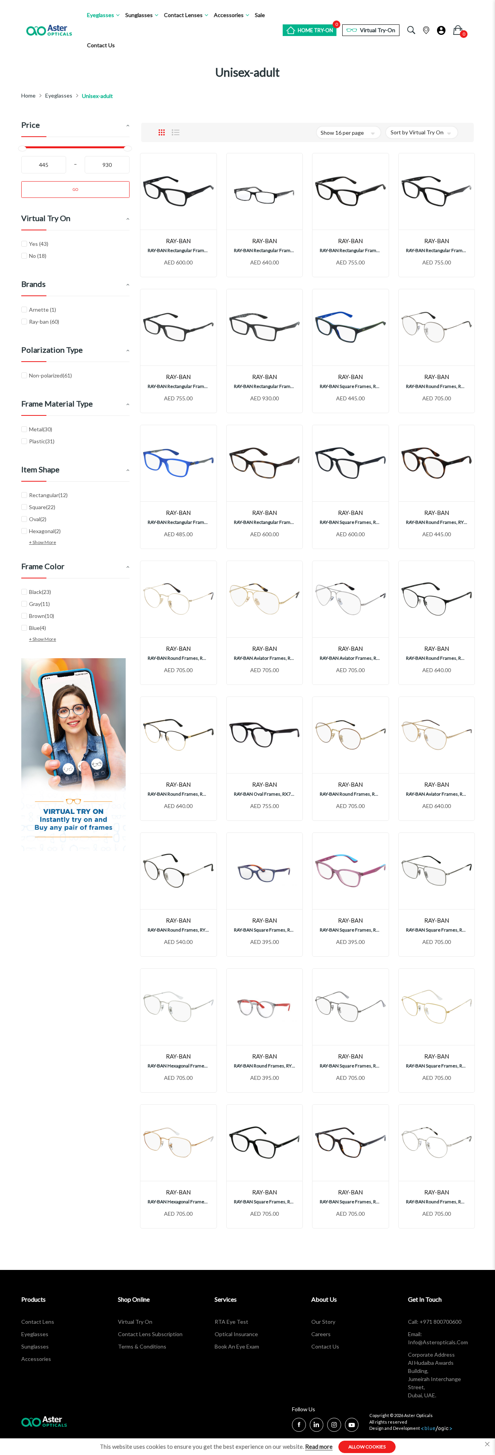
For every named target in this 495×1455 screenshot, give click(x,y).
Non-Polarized (55, 375)
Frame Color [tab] (43, 566)
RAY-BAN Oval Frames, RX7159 (264, 794)
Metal (45, 429)
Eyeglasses (58, 96)
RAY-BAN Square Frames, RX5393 (264, 1201)
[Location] (426, 28)
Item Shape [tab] (40, 469)
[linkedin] (316, 1426)
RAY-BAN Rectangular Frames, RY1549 (178, 522)
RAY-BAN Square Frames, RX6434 (437, 930)
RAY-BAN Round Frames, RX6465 (437, 1201)
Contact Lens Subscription (150, 1334)
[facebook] (299, 1425)
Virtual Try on (135, 1321)
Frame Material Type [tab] (57, 403)
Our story (323, 1321)
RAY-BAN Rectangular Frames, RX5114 (264, 250)
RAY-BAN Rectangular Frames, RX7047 (264, 522)
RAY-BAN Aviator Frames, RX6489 (264, 658)
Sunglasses (35, 1346)
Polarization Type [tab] (52, 349)
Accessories (36, 1358)
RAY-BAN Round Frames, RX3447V (437, 386)
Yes (38, 243)
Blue (42, 627)
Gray (44, 603)
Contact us (325, 1346)
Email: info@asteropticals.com (438, 1338)
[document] (247, 1446)
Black (44, 591)
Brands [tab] (33, 283)
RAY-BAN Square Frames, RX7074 (350, 522)
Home (28, 96)
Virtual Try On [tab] (45, 218)
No (37, 255)
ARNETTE (42, 309)
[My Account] (441, 28)
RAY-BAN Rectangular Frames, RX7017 (178, 386)
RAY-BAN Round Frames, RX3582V (350, 794)
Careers (321, 1334)
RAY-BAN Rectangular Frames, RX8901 (264, 386)
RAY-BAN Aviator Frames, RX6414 (437, 794)
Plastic (46, 441)
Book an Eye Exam (237, 1346)
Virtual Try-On (377, 30)
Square (46, 506)
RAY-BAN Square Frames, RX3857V (350, 1066)
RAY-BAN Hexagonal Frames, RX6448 (178, 1066)
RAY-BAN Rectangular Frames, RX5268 (178, 250)
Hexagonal (49, 530)
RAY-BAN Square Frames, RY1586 (264, 930)
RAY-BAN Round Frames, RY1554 (437, 522)
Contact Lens (37, 1321)
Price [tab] (30, 124)
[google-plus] (351, 1426)
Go (75, 189)
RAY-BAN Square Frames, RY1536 (350, 386)
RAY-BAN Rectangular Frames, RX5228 (350, 250)
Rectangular (53, 494)
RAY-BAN (43, 321)
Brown (46, 615)
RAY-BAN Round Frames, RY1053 (178, 930)
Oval (42, 518)
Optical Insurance (236, 1334)
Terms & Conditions (142, 1346)
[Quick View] (193, 221)
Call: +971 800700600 (434, 1321)
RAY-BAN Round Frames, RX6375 (437, 658)
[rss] (334, 1426)
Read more (319, 1446)
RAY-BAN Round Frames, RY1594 (264, 1066)
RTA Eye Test (231, 1321)
